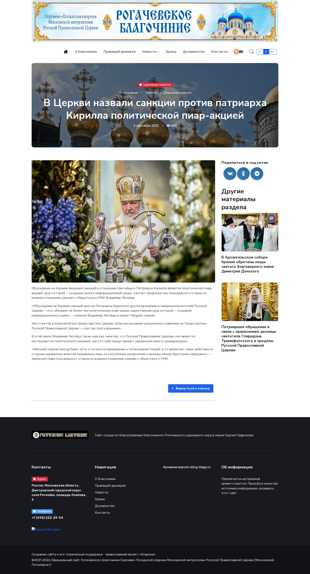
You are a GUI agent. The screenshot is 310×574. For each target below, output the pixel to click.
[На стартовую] (66, 51)
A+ (272, 51)
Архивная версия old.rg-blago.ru (186, 467)
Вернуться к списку (192, 388)
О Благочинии (86, 52)
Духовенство (194, 52)
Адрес (41, 479)
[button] (251, 51)
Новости (149, 52)
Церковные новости (157, 84)
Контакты (219, 52)
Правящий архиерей (120, 52)
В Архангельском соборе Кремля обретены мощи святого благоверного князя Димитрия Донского (247, 264)
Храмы (171, 52)
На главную (130, 92)
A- (260, 51)
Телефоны (44, 511)
